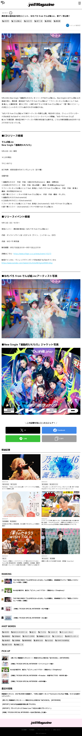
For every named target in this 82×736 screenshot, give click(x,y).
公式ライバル (54, 484)
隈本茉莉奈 (27, 640)
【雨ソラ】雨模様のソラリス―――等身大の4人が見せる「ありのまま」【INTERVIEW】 (31, 700)
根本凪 (49, 21)
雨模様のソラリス (44, 636)
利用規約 (31, 730)
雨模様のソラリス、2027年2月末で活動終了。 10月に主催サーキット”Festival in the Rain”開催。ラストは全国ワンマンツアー (41, 695)
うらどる (14, 484)
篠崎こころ (19, 645)
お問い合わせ (57, 730)
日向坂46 (14, 521)
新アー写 (39, 21)
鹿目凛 (58, 21)
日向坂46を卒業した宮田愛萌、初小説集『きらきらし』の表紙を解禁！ (21, 525)
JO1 (5, 558)
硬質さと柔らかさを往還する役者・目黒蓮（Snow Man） (58, 561)
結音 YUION (8, 645)
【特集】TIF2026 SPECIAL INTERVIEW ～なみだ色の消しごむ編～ (24, 712)
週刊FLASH (39, 640)
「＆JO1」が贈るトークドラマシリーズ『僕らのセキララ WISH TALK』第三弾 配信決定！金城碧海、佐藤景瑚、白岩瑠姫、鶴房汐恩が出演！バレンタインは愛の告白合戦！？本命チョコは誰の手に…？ (21, 563)
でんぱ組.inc (17, 21)
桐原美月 (7, 636)
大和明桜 (17, 640)
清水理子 (7, 640)
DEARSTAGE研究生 (63, 640)
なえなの (50, 640)
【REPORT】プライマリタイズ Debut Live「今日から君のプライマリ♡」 (27, 708)
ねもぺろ (29, 21)
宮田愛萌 (6, 521)
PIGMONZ (6, 484)
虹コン (34, 632)
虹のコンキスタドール (20, 632)
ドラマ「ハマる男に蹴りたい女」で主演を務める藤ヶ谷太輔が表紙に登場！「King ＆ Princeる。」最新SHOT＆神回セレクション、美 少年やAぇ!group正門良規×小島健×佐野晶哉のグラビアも (61, 522)
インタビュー (58, 636)
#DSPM (6, 21)
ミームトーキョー (67, 632)
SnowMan (45, 558)
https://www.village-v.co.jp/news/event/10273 (32, 254)
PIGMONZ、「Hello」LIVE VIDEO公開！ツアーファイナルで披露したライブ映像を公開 (21, 488)
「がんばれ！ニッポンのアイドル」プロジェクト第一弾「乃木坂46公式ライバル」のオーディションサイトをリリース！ (60, 488)
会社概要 (24, 730)
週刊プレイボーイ (72, 636)
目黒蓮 (53, 558)
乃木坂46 (45, 484)
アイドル (43, 632)
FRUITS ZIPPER (29, 636)
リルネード (53, 632)
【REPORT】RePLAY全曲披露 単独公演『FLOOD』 (19, 704)
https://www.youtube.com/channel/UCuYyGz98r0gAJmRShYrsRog (27, 263)
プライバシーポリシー (43, 730)
